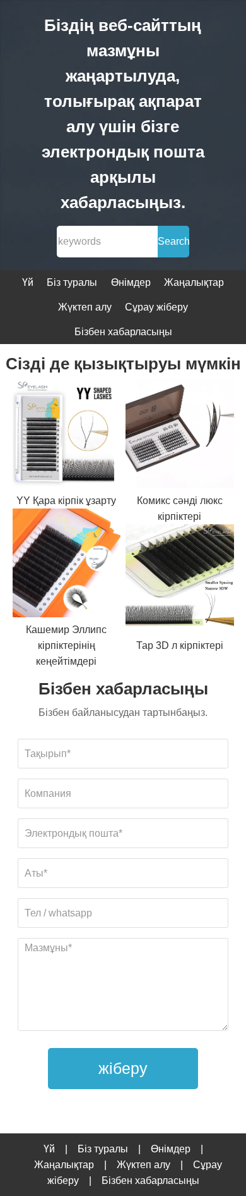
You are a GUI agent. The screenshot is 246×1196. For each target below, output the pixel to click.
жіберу (123, 1068)
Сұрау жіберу (156, 307)
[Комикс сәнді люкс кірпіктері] (180, 436)
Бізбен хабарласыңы (123, 331)
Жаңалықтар (194, 282)
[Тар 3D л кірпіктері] (180, 581)
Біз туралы (72, 282)
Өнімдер (131, 282)
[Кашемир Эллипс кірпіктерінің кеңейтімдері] (67, 565)
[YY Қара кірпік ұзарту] (67, 436)
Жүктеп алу (85, 307)
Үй (27, 282)
